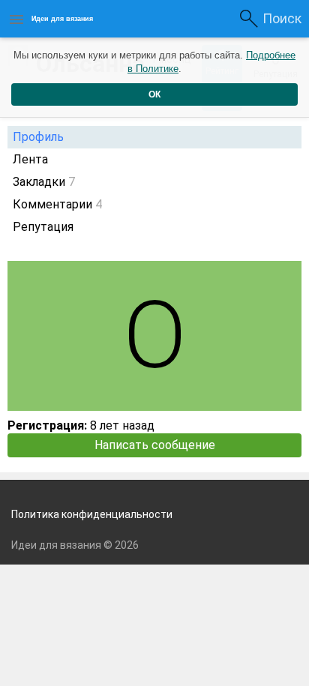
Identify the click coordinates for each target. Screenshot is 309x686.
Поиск (282, 18)
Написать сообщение (154, 445)
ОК (154, 94)
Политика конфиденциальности (91, 514)
